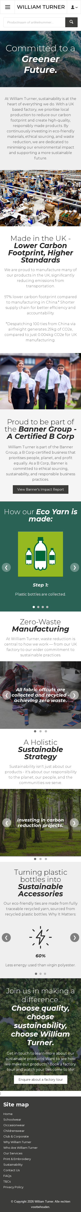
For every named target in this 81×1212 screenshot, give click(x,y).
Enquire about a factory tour (40, 1080)
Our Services (12, 1153)
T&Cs (7, 1181)
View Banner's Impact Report (40, 489)
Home (8, 1114)
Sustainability (12, 1164)
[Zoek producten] (71, 22)
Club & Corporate (16, 1136)
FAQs (7, 1176)
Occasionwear (14, 1125)
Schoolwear (12, 1119)
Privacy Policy (13, 1187)
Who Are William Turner (20, 1147)
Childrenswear (14, 1131)
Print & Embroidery (17, 1159)
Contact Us (11, 1170)
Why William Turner (17, 1142)
